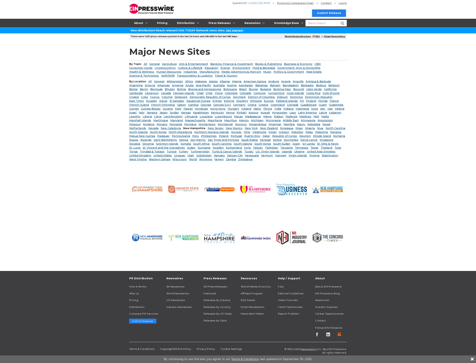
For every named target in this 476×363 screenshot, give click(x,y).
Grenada (292, 105)
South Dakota (243, 143)
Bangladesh (291, 85)
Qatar (266, 136)
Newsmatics (308, 349)
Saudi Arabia (249, 140)
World (193, 159)
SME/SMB (168, 75)
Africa (189, 81)
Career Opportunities (329, 313)
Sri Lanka (308, 143)
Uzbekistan (204, 155)
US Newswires (175, 300)
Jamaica (152, 112)
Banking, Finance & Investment (231, 64)
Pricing (295, 2)
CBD (318, 64)
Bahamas (261, 85)
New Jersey (215, 128)
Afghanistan (175, 81)
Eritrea (217, 101)
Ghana (252, 105)
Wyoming (205, 159)
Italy (141, 112)
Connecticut (276, 93)
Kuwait (265, 112)
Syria (247, 147)
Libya (157, 116)
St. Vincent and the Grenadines (164, 147)
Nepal (326, 124)
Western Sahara (159, 159)
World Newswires (177, 293)
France (334, 101)
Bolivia (181, 89)
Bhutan (170, 89)
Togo (338, 147)
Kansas (186, 112)
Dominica (296, 97)
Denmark (239, 97)
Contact (326, 2)
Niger (299, 128)
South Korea (262, 143)
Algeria (236, 81)
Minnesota (308, 120)
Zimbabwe (245, 159)
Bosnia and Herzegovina (204, 89)
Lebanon (335, 112)
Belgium (334, 85)
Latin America (307, 112)
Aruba (190, 85)
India (277, 108)
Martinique (160, 120)
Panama (335, 132)
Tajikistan (271, 147)
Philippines (209, 136)
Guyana (168, 108)
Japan (164, 112)
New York (251, 128)
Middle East (291, 120)
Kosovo (253, 112)
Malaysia (291, 116)
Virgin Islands (298, 155)
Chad (200, 93)
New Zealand (269, 128)
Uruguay (179, 155)
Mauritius (230, 120)
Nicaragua (286, 128)
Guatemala (336, 105)
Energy (225, 68)
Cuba (144, 97)
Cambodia (136, 93)
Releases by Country (217, 306)
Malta (325, 116)
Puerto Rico (252, 136)
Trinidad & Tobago (152, 151)
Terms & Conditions (142, 348)
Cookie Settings (231, 348)
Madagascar (253, 116)
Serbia (277, 140)
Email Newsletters (334, 36)
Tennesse (301, 147)
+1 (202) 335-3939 (259, 2)
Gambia (193, 105)
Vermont (267, 155)
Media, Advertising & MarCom (241, 71)
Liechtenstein (173, 116)
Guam (323, 105)
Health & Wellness (141, 71)
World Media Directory (298, 36)
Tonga (133, 151)
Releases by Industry (217, 300)
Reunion (305, 136)
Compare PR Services (143, 313)
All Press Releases (215, 286)
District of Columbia (261, 97)
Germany (239, 105)
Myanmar (275, 124)
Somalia (186, 143)
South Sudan (281, 143)
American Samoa (255, 81)
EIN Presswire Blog (327, 293)
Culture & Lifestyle (190, 68)
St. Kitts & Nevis (327, 143)
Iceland (246, 108)
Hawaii (188, 108)
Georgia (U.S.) (222, 105)
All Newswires (175, 286)
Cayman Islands (183, 93)
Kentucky (217, 112)
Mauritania (215, 120)
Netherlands (137, 128)
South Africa (201, 143)
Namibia (289, 124)
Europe (269, 101)
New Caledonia (171, 128)
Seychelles (291, 140)
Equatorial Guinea (198, 101)
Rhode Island (322, 136)
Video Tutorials (288, 300)
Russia (133, 140)
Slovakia (134, 143)
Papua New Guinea (142, 136)
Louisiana (206, 116)
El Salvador (177, 101)
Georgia (206, 105)
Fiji (302, 101)
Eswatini (242, 101)
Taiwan (258, 147)
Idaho (257, 108)
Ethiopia (256, 101)
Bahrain (275, 85)
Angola (285, 81)
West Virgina (138, 159)
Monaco (162, 124)
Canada (166, 93)
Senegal (265, 140)
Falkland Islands (287, 101)
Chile (209, 93)
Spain (296, 143)
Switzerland (234, 147)
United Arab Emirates (321, 151)
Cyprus (155, 97)
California (330, 89)
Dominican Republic (318, 97)
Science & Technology (144, 75)
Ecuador (151, 101)
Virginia (314, 155)
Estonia (229, 101)
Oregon (284, 132)
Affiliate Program (252, 293)
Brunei (253, 89)
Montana (190, 124)
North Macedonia (180, 132)
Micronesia (273, 120)
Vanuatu (219, 155)
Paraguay (163, 136)
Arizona (150, 85)
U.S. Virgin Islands (267, 151)
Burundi (298, 89)
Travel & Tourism (226, 75)
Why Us (134, 293)
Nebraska (313, 124)
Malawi (278, 116)
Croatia (134, 97)
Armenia (177, 85)
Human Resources (168, 71)
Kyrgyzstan (279, 112)
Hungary (233, 108)
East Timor (136, 101)
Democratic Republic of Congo (210, 97)
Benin (144, 89)
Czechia (167, 97)
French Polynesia (163, 105)
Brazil (243, 89)
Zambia (231, 159)
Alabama (201, 81)
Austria (232, 85)
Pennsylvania (181, 136)
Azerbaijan (246, 85)
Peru (195, 136)
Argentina (136, 85)
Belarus (321, 85)
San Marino (198, 140)
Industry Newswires (179, 306)
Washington (330, 155)
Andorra (273, 81)
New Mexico (234, 128)
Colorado (245, 93)
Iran (322, 108)
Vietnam (280, 155)
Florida (322, 101)
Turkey (183, 151)
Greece (263, 105)
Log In (343, 2)
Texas (314, 147)
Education (211, 68)
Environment (241, 68)
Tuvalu (248, 151)
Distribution (137, 306)
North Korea (158, 132)
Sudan (191, 147)
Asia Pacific (203, 85)
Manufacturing (209, 71)
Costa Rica (313, 93)
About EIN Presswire (328, 286)
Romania (339, 136)
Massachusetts (195, 120)
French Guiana (139, 105)
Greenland (278, 105)
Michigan (257, 120)
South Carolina (221, 143)
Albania (225, 81)
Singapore (326, 140)
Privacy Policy (206, 348)
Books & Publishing (268, 64)
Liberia (147, 116)
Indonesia (302, 108)
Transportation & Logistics (195, 75)
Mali (316, 116)
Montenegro (207, 124)
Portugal (236, 136)
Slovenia (148, 143)
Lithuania (191, 116)
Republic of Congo (284, 136)
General (154, 64)
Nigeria (310, 128)
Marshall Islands (140, 120)
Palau (309, 132)
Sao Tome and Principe (223, 140)
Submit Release (329, 13)
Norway (236, 132)
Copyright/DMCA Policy (175, 348)
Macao (238, 116)
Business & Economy (298, 64)
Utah (190, 155)
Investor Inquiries (326, 306)
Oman (272, 132)
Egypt (163, 101)
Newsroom (322, 300)
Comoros (260, 93)
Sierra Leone (308, 140)
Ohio (247, 132)
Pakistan (297, 132)
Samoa (183, 140)
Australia (219, 85)
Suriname (204, 147)
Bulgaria (265, 89)
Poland (223, 136)
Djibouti (282, 97)
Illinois (267, 108)
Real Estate (314, 71)
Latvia (323, 112)
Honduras (201, 108)
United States (162, 155)
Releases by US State (218, 313)
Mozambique (257, 124)
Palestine (321, 132)
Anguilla (298, 81)
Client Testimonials (290, 306)
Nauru (301, 124)
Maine (267, 116)
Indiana (288, 108)
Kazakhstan (201, 112)
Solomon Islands (167, 143)
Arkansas (163, 85)
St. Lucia (134, 147)
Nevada (153, 128)
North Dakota (138, 132)
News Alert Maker (252, 313)
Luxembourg (223, 116)
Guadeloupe (308, 105)
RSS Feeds (248, 300)
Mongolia (176, 124)
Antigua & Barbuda (318, 81)
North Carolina (335, 128)
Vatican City (235, 155)
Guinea (134, 108)
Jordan (174, 112)
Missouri (135, 124)
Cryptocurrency (165, 68)
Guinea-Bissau (150, 108)
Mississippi (325, 120)
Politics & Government (289, 71)
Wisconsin (179, 159)
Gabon (181, 105)
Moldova (148, 124)
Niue (320, 128)
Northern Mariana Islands (211, 132)
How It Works (138, 286)
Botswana (230, 89)
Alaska (213, 81)
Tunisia (171, 151)
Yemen (219, 159)
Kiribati (241, 112)
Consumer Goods (140, 68)
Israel (132, 112)
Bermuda (156, 89)
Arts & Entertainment (193, 64)
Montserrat (225, 124)
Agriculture (169, 64)
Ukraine (299, 151)
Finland (311, 101)
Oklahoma (259, 132)
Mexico (244, 120)
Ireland (339, 108)
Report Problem (288, 313)
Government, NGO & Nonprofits (298, 68)
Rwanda (145, 140)
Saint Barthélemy (165, 140)
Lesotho (134, 116)
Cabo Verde (314, 89)
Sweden (218, 147)
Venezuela (252, 155)
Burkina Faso (282, 89)
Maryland (176, 120)
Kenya (230, 112)
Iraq (329, 108)
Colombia (231, 93)
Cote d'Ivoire (331, 93)
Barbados (307, 85)
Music (267, 71)
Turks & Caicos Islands (227, 151)
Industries (190, 71)
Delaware (181, 97)
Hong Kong (217, 108)
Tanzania (286, 147)
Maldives (305, 116)
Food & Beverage (264, 68)
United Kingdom (140, 155)
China (219, 93)
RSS (317, 36)
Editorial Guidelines (290, 293)
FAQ (281, 286)
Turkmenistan (200, 151)
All (145, 64)
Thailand (326, 147)
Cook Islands (295, 93)
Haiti (178, 108)
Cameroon (152, 93)
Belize (133, 89)
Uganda (287, 151)
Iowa (314, 108)
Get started (234, 30)
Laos (293, 112)
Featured (210, 293)
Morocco (241, 124)
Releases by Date (215, 320)
